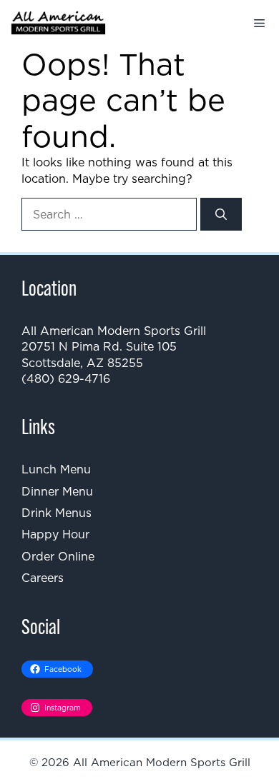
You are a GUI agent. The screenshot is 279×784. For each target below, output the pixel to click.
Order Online (57, 556)
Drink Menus (56, 513)
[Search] (221, 214)
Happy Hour (55, 534)
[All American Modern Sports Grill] (58, 23)
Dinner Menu (57, 491)
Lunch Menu (56, 469)
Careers (42, 578)
